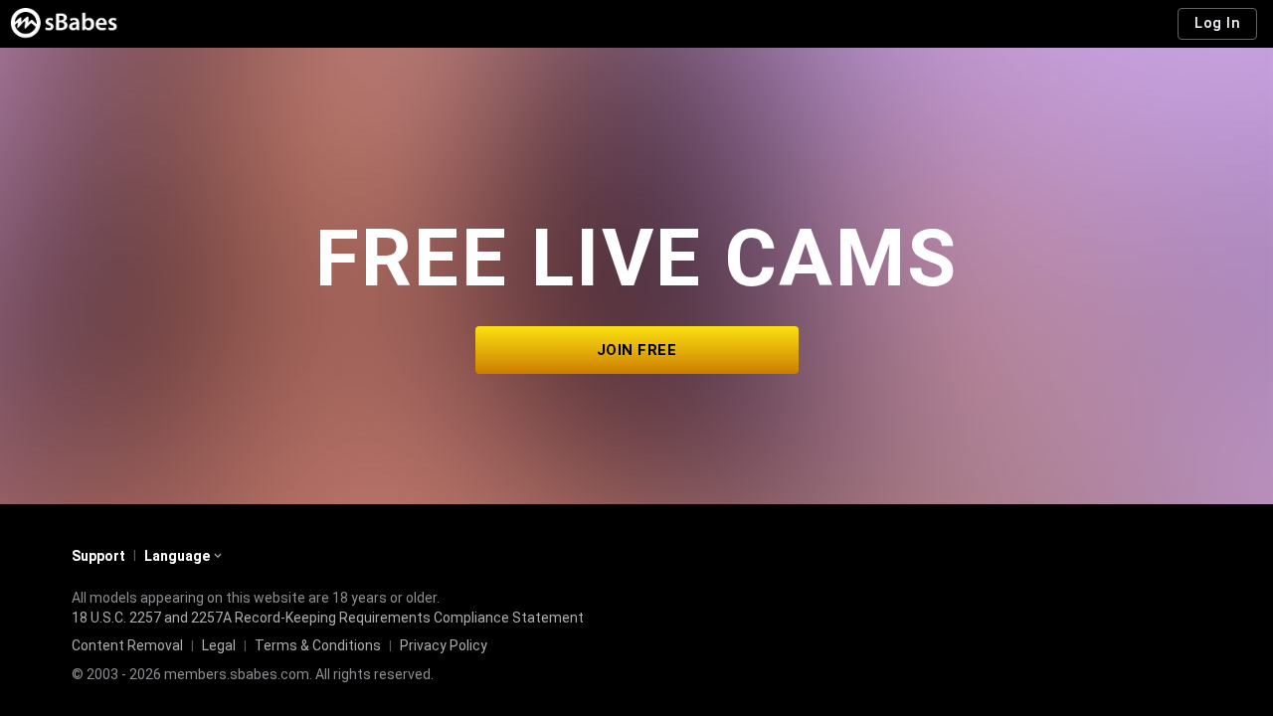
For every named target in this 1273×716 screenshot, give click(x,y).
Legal (219, 645)
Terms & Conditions (318, 645)
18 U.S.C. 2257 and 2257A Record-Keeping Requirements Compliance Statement (328, 618)
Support (98, 556)
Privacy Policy (443, 645)
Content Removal (127, 645)
